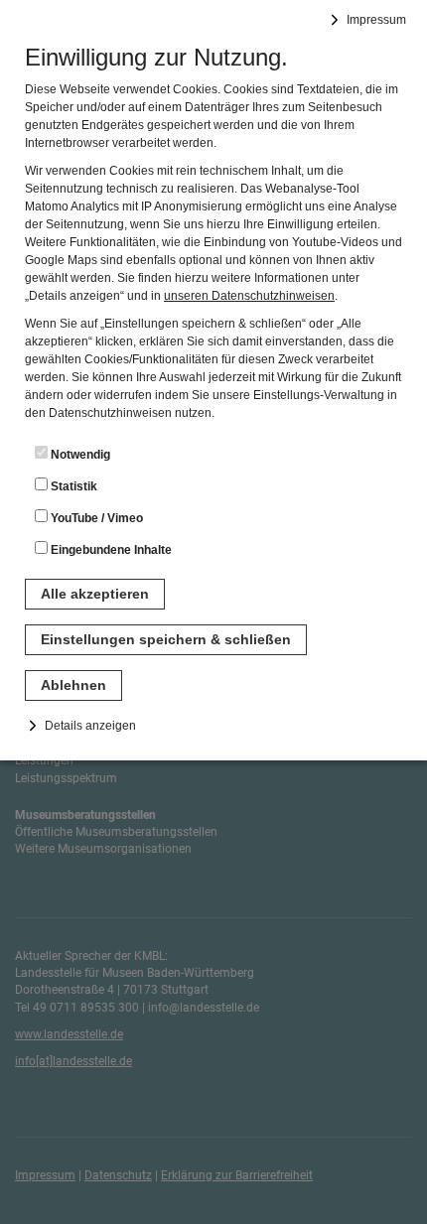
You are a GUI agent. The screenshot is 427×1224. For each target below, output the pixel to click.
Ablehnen (73, 685)
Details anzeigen (90, 726)
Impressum (376, 20)
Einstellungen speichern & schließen (166, 639)
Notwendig (79, 455)
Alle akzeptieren (95, 594)
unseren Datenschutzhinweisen (249, 296)
